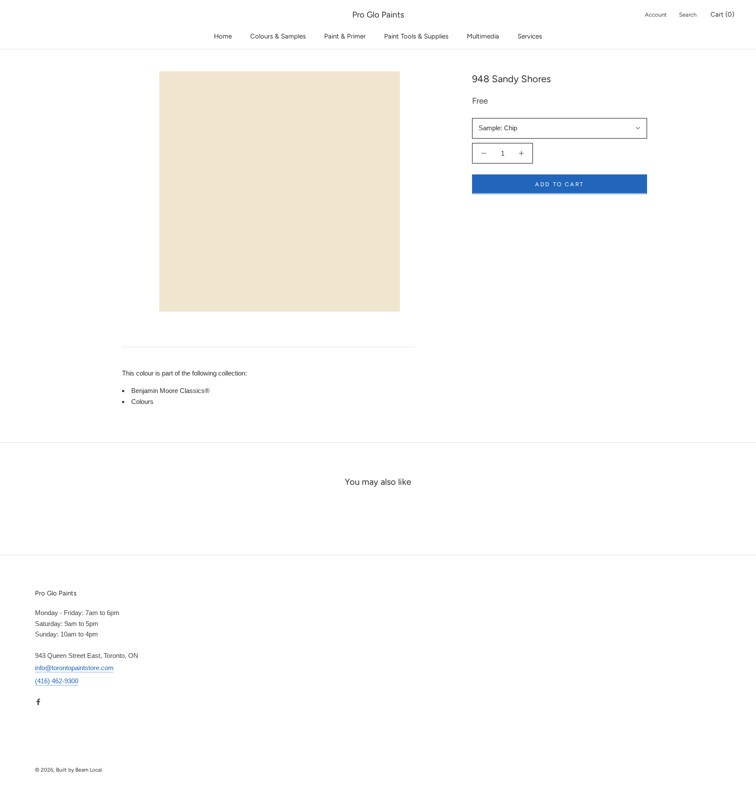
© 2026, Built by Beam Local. (69, 770)
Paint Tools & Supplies (416, 36)
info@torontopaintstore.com (74, 667)
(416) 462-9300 (56, 681)
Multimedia (483, 36)
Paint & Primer (345, 36)
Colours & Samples (278, 36)
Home (223, 36)
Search (687, 14)
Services (530, 36)
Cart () (722, 14)
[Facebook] (38, 701)
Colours (142, 401)
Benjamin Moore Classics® (170, 390)
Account (656, 14)
